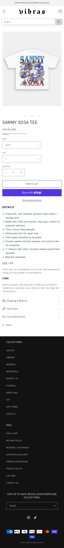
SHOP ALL (11, 413)
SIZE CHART (12, 433)
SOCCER (10, 350)
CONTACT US (12, 482)
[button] (3, 11)
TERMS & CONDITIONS (17, 461)
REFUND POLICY (14, 440)
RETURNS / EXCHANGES (17, 447)
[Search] (58, 22)
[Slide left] (25, 115)
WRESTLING (12, 392)
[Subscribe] (54, 505)
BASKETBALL (12, 371)
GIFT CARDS (12, 406)
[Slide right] (38, 115)
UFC (8, 399)
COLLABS (10, 475)
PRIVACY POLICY (14, 468)
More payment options (32, 200)
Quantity (6, 166)
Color (4, 138)
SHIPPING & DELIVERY (17, 454)
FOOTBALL (11, 385)
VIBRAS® (28, 542)
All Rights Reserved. (37, 542)
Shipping (5, 134)
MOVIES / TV (12, 378)
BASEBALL (11, 364)
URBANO (10, 357)
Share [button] (9, 325)
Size (4, 152)
